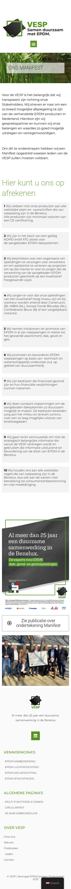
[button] (33, 44)
